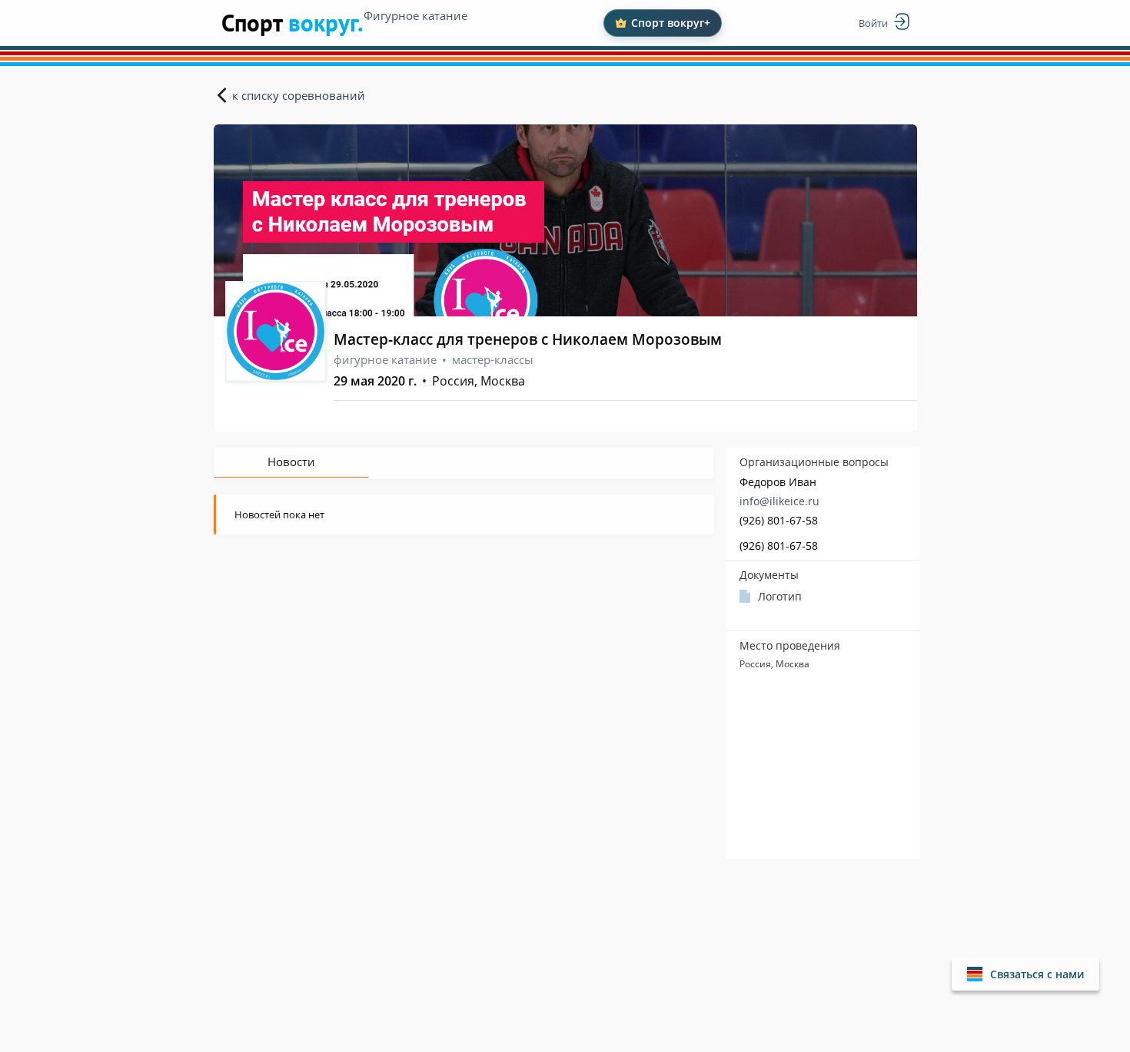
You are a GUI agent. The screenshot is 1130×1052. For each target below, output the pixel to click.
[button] (1025, 974)
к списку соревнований (298, 95)
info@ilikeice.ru (779, 501)
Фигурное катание (415, 15)
